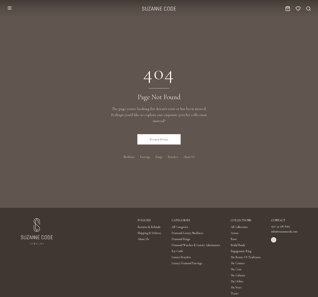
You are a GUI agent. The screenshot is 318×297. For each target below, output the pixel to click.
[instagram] (273, 239)
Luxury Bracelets (181, 257)
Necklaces (129, 157)
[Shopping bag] (287, 8)
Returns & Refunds (149, 227)
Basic (234, 239)
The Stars (236, 287)
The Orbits (237, 281)
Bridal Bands (238, 245)
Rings (158, 157)
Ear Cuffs (177, 251)
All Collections (239, 227)
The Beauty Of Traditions (246, 257)
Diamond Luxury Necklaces (187, 233)
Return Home (159, 139)
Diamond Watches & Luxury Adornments (196, 245)
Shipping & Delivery (149, 233)
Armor (235, 233)
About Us (189, 157)
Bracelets (173, 157)
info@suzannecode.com (284, 231)
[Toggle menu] (9, 8)
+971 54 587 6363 (280, 226)
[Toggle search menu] (308, 8)
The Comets (238, 263)
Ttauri (234, 293)
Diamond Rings (181, 239)
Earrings (145, 157)
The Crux (236, 269)
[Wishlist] (298, 8)
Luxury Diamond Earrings (187, 263)
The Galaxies (238, 275)
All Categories (180, 227)
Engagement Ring (241, 251)
